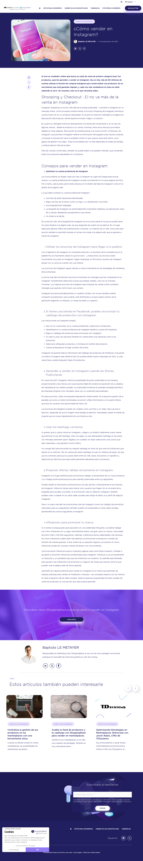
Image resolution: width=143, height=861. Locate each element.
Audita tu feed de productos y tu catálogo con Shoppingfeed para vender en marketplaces (24, 733)
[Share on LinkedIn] (75, 48)
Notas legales (78, 852)
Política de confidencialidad (91, 852)
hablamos (71, 619)
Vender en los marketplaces (84, 21)
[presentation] (128, 688)
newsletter (133, 8)
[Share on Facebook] (84, 48)
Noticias (100, 724)
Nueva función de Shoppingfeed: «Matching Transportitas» (110, 733)
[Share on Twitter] (80, 48)
